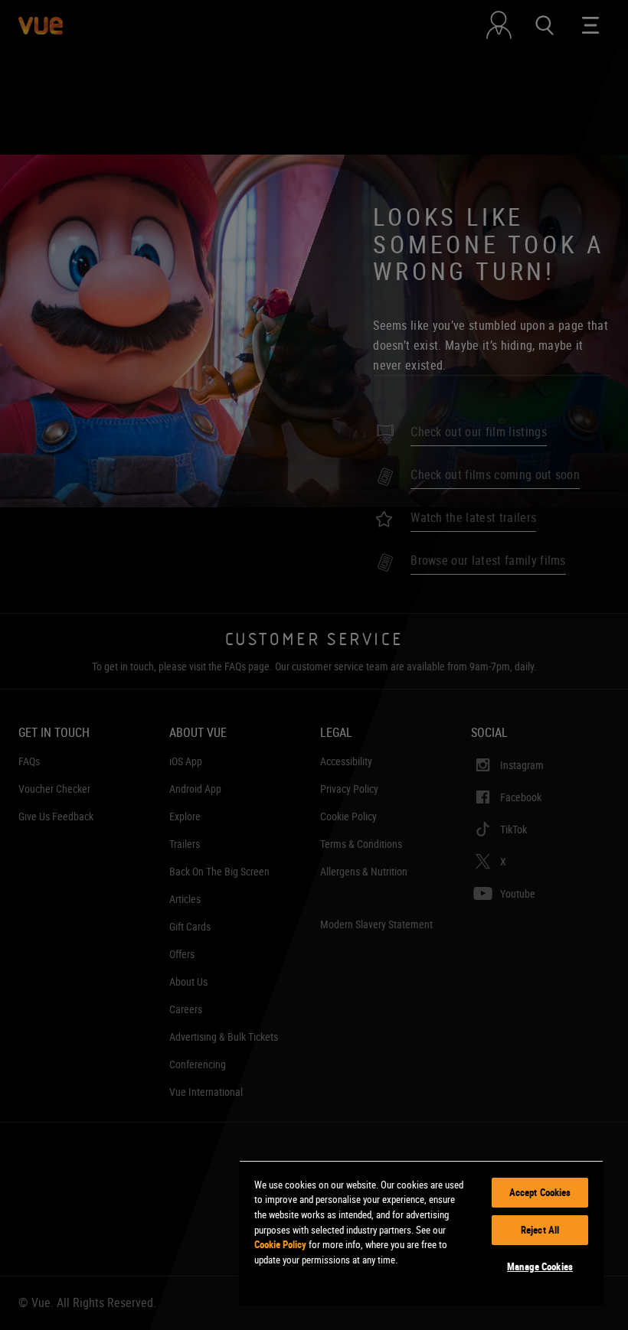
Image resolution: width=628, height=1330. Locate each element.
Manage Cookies (540, 1266)
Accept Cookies (540, 1192)
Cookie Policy (280, 1244)
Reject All (540, 1230)
